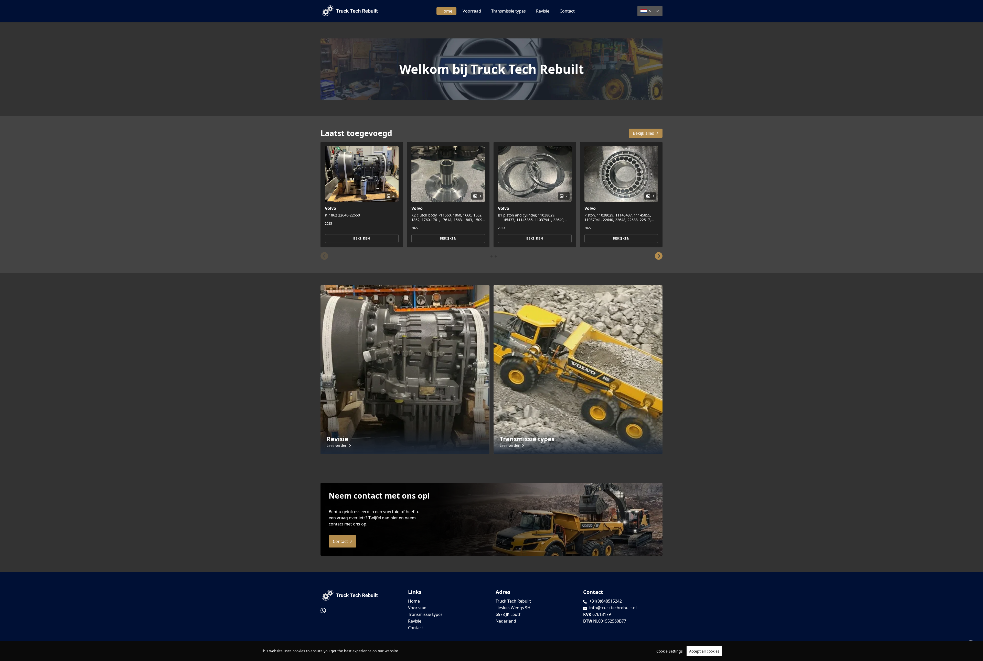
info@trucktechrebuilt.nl (613, 608)
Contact (567, 11)
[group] (361, 194)
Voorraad (472, 11)
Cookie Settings (669, 651)
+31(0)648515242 (605, 601)
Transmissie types (508, 11)
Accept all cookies (704, 651)
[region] (491, 651)
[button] (324, 256)
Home (446, 11)
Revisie (542, 11)
